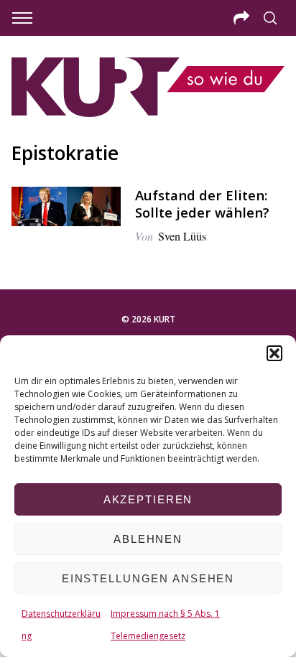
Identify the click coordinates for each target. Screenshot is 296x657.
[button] (274, 353)
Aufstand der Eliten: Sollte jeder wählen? (202, 203)
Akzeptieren (148, 499)
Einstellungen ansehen (148, 578)
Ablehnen (148, 539)
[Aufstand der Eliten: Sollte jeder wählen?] (66, 206)
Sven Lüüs (182, 235)
